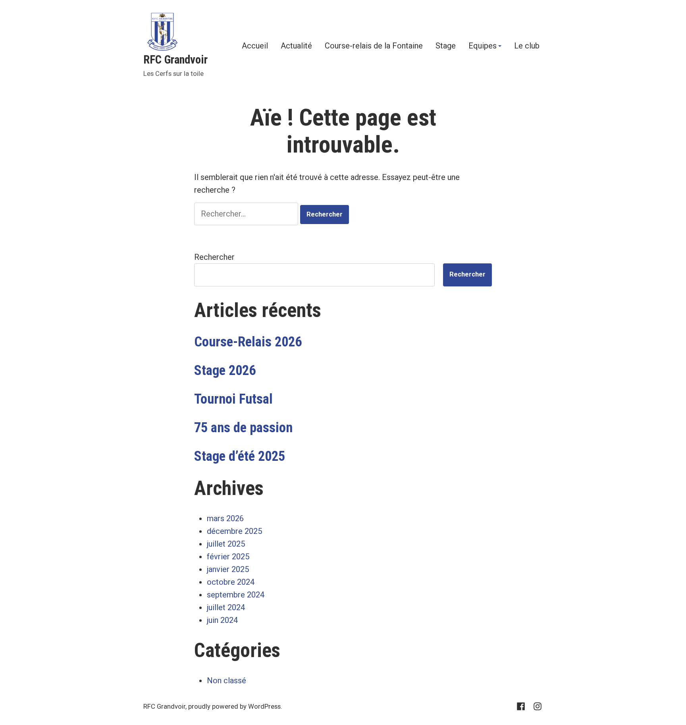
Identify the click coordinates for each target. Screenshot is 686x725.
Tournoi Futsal (233, 399)
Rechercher (214, 257)
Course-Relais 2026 (248, 342)
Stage (445, 46)
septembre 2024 (235, 594)
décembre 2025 (234, 531)
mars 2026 (225, 518)
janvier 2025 (228, 569)
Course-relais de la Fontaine (374, 46)
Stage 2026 (225, 370)
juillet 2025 (226, 544)
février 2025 (228, 556)
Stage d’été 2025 (239, 456)
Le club (527, 46)
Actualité (296, 46)
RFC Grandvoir (175, 59)
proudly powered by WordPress (234, 706)
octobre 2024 (230, 582)
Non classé (226, 680)
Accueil (255, 46)
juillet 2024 (226, 607)
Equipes (482, 46)
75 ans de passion (243, 427)
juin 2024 (222, 620)
